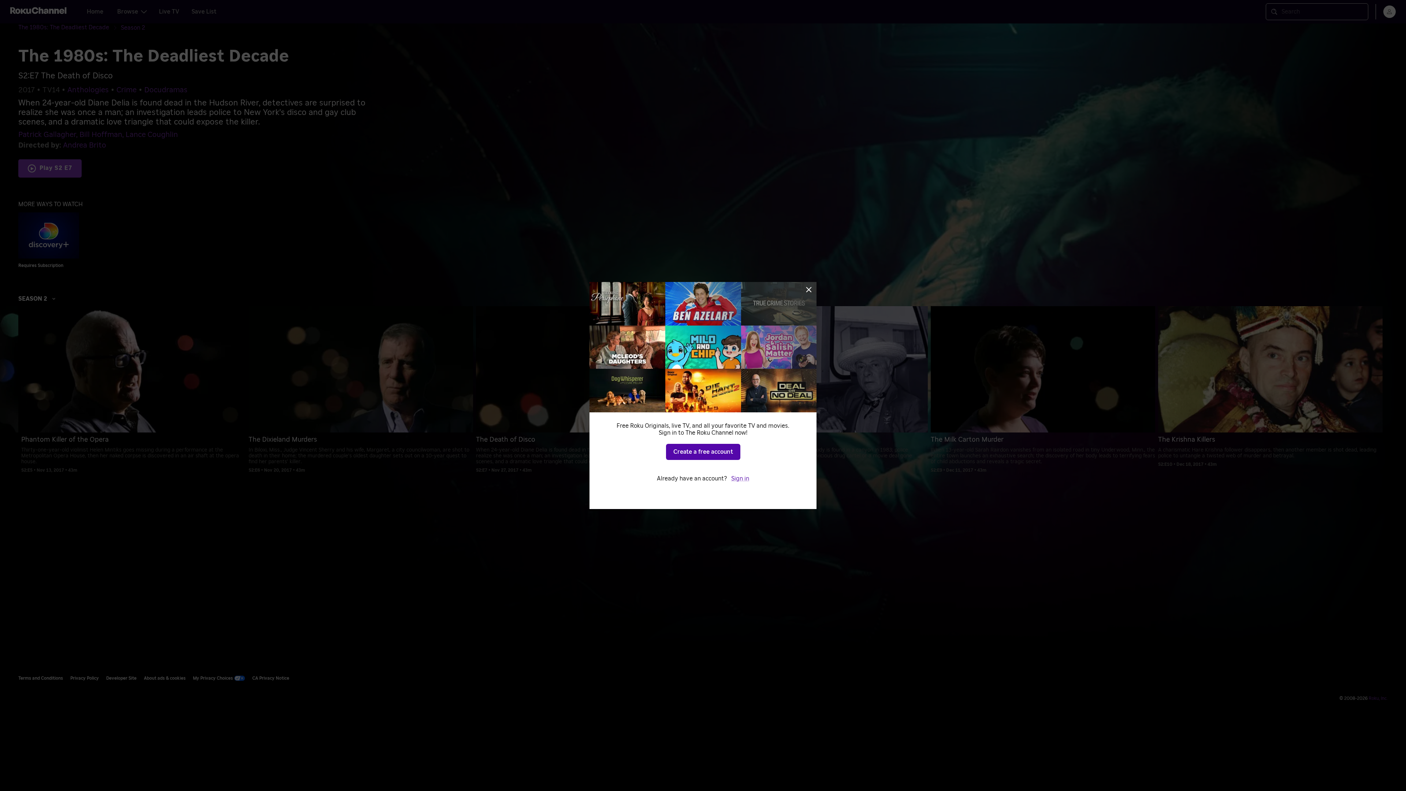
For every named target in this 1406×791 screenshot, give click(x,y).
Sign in (740, 479)
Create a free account (703, 452)
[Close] (809, 290)
